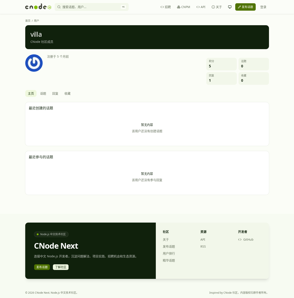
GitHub (248, 239)
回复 (55, 93)
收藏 (67, 93)
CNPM (185, 7)
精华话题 (169, 260)
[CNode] (38, 7)
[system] (229, 6)
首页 (27, 21)
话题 (43, 93)
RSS (203, 246)
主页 (31, 93)
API (203, 7)
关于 (219, 7)
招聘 (168, 7)
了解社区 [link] (60, 267)
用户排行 (169, 253)
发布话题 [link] (247, 7)
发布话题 (169, 246)
